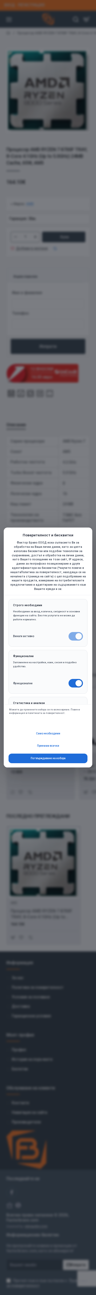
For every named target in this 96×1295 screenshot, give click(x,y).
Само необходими (48, 733)
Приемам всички (48, 745)
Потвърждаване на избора (48, 758)
